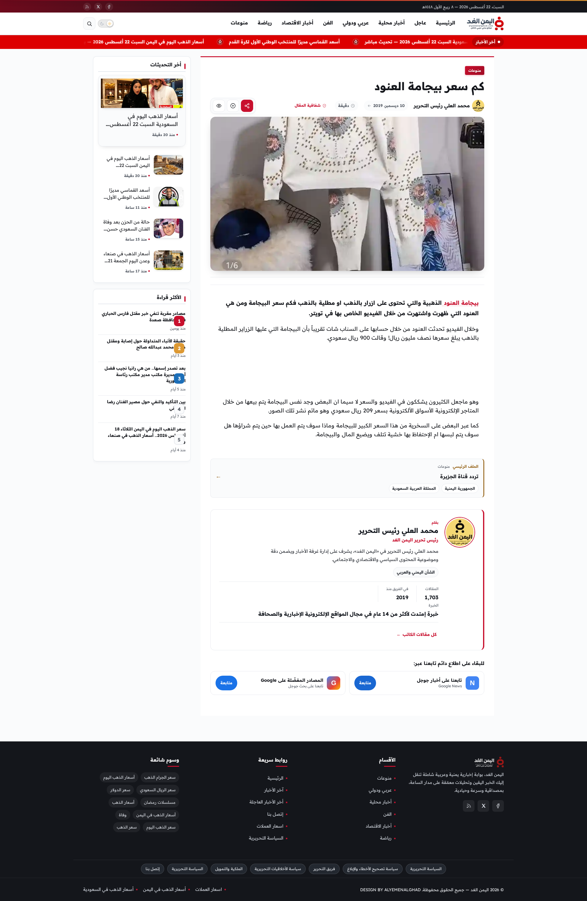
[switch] (106, 24)
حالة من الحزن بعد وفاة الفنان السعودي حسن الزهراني (126, 229)
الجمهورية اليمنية (460, 488)
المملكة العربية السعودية (414, 488)
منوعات (239, 23)
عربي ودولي (356, 23)
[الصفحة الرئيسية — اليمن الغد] (485, 24)
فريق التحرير (324, 868)
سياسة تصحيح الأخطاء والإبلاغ (372, 868)
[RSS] (87, 7)
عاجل (420, 23)
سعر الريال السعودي (157, 789)
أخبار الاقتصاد (297, 23)
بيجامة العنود (460, 302)
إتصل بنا (275, 814)
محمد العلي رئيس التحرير (442, 105)
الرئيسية (445, 23)
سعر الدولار (120, 789)
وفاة (123, 814)
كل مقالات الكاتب (417, 634)
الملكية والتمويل (228, 868)
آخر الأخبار (273, 790)
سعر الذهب (127, 827)
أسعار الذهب (123, 801)
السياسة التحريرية (266, 838)
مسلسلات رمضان (159, 801)
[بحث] (89, 23)
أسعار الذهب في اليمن (155, 814)
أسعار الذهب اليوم (119, 777)
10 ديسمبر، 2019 (389, 105)
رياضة (265, 23)
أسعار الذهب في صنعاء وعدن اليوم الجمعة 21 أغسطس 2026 (127, 261)
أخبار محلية (391, 23)
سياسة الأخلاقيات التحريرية (278, 868)
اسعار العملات (270, 826)
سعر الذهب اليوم (160, 827)
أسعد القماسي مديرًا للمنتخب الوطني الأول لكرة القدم (286, 42)
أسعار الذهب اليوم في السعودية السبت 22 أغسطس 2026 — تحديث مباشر (444, 42)
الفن (328, 23)
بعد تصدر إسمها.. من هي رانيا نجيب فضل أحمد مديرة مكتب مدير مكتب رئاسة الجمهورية (145, 374)
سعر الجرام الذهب (159, 777)
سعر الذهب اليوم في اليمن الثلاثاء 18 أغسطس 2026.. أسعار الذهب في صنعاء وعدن (147, 435)
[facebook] (109, 7)
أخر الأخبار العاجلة (266, 802)
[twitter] (98, 7)
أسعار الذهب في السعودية (108, 889)
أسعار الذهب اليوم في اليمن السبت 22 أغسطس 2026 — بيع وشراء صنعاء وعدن (123, 42)
